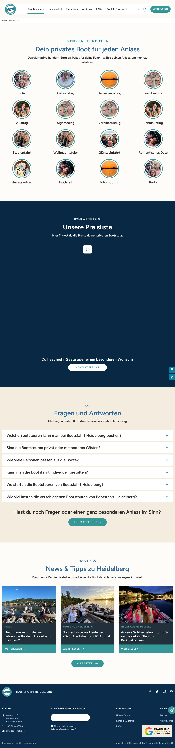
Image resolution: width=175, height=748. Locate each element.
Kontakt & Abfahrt (117, 9)
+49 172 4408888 (14, 726)
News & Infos (166, 720)
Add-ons (87, 9)
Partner (163, 715)
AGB (18, 743)
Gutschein (72, 9)
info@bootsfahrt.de (15, 731)
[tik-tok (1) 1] (157, 691)
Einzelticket (55, 9)
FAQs (99, 9)
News (8, 626)
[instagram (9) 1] (164, 691)
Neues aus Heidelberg (78, 626)
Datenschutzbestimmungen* (63, 729)
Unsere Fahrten (123, 715)
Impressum (7, 743)
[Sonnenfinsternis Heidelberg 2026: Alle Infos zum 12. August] (88, 619)
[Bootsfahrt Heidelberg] (10, 9)
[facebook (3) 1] (150, 691)
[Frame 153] (172, 370)
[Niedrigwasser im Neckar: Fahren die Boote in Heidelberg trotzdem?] (29, 619)
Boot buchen (34, 9)
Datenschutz (30, 743)
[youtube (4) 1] (171, 691)
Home (4, 21)
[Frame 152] (172, 377)
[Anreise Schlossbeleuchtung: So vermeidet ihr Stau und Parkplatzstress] (146, 619)
